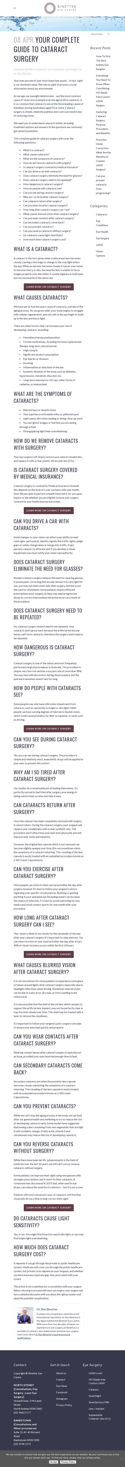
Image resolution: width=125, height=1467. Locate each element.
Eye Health (102, 231)
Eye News (61, 1385)
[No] (121, 1458)
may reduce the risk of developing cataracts (51, 1135)
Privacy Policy (64, 1404)
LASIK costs (95, 1373)
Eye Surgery (72, 69)
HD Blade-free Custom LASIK (97, 1381)
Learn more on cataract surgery (48, 287)
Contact (60, 1379)
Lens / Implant (96, 1408)
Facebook (62, 1392)
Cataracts (41, 69)
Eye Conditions (56, 69)
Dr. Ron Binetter (23, 73)
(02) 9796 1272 (22, 1443)
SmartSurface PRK (99, 1402)
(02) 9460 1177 (22, 1412)
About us (61, 1373)
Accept (53, 1462)
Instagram (62, 1398)
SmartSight (95, 1395)
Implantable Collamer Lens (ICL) (100, 1416)
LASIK (99, 244)
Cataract (94, 1389)
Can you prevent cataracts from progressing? (103, 184)
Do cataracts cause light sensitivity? (43, 235)
